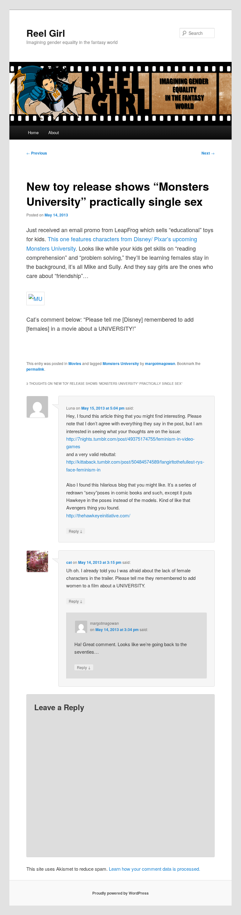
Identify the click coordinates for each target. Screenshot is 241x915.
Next (208, 153)
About (53, 132)
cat (69, 562)
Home (33, 132)
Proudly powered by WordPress (120, 893)
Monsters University (121, 363)
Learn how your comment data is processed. (154, 868)
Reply (76, 531)
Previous (36, 153)
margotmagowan (160, 363)
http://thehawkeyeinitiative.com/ (98, 515)
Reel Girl (45, 33)
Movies (74, 363)
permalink (35, 369)
